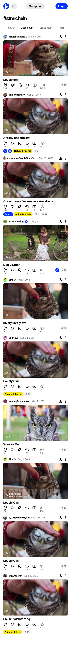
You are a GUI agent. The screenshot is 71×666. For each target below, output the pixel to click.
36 (64, 270)
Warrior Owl (11, 444)
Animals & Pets (23, 214)
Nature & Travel (22, 151)
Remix (8, 214)
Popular (10, 27)
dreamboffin (15, 576)
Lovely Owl (11, 381)
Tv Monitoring (16, 221)
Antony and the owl (16, 137)
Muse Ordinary (17, 95)
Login (61, 6)
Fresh (61, 27)
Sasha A (13, 338)
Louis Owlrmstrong (16, 619)
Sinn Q (12, 280)
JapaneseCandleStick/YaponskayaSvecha (22, 158)
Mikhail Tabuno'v (18, 37)
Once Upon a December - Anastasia (28, 201)
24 (63, 85)
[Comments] (20, 85)
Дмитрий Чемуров (19, 517)
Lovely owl (10, 79)
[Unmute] (8, 72)
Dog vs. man (11, 264)
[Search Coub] (14, 6)
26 (63, 507)
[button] (5, 85)
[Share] (60, 37)
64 (44, 214)
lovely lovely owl (14, 323)
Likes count (27, 27)
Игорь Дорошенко (19, 401)
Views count (46, 27)
